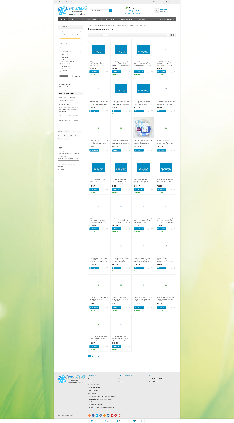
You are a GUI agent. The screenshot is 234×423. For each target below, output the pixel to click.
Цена (61, 31)
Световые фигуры (64, 104)
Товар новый (65, 47)
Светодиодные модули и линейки (69, 90)
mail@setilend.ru (156, 382)
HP (76, 135)
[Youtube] (112, 415)
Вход (162, 2)
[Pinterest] (115, 415)
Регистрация (171, 2)
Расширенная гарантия (95, 404)
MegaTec (67, 139)
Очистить (77, 76)
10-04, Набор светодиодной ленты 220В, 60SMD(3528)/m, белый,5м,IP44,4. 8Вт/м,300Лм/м (121, 63)
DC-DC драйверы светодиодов (68, 120)
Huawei (60, 139)
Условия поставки (167, 19)
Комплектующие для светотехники (65, 85)
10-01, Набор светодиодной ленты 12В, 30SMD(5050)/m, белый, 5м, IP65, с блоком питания (97, 63)
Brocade (67, 131)
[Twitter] (97, 415)
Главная (62, 19)
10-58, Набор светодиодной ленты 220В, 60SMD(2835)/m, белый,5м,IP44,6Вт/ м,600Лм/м (165, 220)
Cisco (73, 131)
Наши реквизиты (93, 390)
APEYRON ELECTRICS (67, 59)
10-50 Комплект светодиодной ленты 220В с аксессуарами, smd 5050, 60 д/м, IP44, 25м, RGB (98, 220)
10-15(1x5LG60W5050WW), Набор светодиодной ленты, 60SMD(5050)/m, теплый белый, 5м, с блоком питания (165, 142)
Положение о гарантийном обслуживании (101, 407)
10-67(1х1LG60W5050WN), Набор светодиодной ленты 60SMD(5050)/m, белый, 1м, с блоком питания (98, 299)
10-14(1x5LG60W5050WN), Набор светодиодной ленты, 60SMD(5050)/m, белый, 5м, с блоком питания (143, 142)
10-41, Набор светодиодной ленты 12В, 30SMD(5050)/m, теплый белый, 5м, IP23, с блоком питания (165, 181)
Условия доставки (126, 19)
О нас (67, 2)
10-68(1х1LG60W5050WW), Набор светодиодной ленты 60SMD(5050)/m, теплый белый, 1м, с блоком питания (121, 299)
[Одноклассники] (104, 415)
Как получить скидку (146, 19)
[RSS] (89, 415)
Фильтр (65, 27)
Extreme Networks (67, 135)
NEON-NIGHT (65, 64)
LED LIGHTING (65, 68)
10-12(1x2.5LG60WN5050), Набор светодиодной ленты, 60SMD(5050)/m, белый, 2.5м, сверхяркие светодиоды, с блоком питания (166, 102)
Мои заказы (122, 379)
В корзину (95, 71)
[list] (171, 35)
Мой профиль (122, 382)
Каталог (73, 19)
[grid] (168, 35)
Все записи (61, 169)
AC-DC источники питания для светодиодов (68, 116)
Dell (59, 135)
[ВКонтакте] (100, 415)
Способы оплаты (107, 19)
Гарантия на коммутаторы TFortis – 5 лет (69, 153)
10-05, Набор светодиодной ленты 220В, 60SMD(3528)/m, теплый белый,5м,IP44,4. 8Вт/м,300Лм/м (142, 63)
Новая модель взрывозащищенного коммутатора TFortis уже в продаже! (68, 159)
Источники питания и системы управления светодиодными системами (68, 109)
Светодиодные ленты (66, 93)
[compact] (174, 35)
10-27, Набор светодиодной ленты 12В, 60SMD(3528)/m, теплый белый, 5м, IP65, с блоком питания (120, 181)
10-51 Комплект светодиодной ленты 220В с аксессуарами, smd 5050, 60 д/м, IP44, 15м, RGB (121, 220)
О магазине (91, 379)
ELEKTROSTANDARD (67, 62)
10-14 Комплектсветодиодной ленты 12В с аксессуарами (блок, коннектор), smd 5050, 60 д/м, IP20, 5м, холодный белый (121, 142)
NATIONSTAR (65, 66)
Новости (73, 2)
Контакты (91, 382)
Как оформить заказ (88, 19)
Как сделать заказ (93, 385)
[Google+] (119, 415)
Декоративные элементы (67, 100)
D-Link (79, 131)
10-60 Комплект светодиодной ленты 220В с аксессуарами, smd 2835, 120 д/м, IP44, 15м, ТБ (121, 259)
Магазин (61, 2)
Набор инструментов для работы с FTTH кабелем (69, 165)
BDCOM (60, 131)
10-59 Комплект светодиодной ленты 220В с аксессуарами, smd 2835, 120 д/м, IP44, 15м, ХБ (98, 259)
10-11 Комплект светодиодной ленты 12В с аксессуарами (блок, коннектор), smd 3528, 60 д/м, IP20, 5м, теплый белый (143, 102)
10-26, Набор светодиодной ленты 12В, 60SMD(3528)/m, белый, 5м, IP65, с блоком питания (97, 181)
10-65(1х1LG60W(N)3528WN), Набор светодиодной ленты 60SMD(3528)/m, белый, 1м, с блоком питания (142, 259)
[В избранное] (107, 72)
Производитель (65, 52)
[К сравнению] (104, 72)
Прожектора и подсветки (67, 97)
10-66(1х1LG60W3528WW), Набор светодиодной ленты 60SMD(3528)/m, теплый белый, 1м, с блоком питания (165, 259)
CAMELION (64, 57)
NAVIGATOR (65, 55)
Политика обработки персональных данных (101, 396)
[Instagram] (108, 415)
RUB (154, 2)
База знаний (92, 393)
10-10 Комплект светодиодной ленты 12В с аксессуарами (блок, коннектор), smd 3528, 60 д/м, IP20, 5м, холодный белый (121, 102)
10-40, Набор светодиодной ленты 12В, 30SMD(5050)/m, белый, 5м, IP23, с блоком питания (142, 181)
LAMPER (64, 71)
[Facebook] (93, 415)
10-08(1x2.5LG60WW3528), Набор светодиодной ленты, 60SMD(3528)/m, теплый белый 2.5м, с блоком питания (98, 102)
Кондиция (63, 44)
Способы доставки (94, 388)
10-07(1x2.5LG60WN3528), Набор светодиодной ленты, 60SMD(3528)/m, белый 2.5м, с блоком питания (166, 63)
